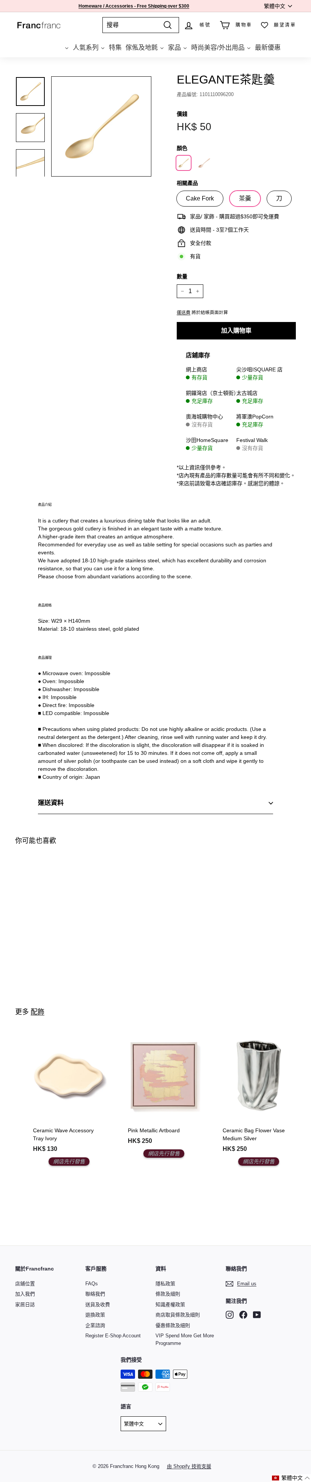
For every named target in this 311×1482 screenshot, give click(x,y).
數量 (182, 276)
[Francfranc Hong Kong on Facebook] (243, 1315)
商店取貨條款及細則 (178, 1315)
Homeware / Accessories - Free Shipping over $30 (133, 6)
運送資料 (51, 802)
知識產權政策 (170, 1304)
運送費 (183, 312)
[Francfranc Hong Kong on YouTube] (257, 1315)
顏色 (182, 148)
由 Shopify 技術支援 (189, 1466)
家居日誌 (25, 1304)
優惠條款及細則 (173, 1325)
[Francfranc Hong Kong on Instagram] (230, 1315)
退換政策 (95, 1315)
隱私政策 (165, 1283)
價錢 (182, 114)
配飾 (37, 1012)
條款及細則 (168, 1294)
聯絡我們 (95, 1294)
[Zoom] (101, 126)
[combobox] (141, 25)
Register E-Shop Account (113, 1335)
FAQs (91, 1283)
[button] (291, 1478)
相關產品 (187, 183)
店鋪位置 (25, 1283)
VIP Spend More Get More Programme (185, 1339)
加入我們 (25, 1294)
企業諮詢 (95, 1325)
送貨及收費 (97, 1304)
